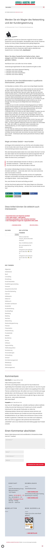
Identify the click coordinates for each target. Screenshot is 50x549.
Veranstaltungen (9, 353)
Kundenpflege (9, 311)
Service (7, 340)
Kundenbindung (9, 308)
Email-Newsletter (10, 281)
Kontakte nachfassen (11, 303)
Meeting (7, 316)
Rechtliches (8, 338)
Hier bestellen (32, 533)
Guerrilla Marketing (10, 291)
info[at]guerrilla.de (18, 499)
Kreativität (8, 306)
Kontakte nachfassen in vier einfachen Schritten (20, 219)
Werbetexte (8, 365)
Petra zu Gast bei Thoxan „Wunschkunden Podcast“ (26, 238)
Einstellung (8, 279)
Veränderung (8, 350)
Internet (7, 294)
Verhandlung (8, 355)
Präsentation (8, 328)
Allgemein (8, 269)
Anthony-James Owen (11, 27)
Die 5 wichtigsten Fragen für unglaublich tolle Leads (22, 220)
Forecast (7, 286)
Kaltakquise (8, 296)
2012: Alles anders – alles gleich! (15, 217)
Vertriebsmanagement (11, 360)
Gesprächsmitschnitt (11, 289)
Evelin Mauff (8, 380)
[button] (9, 193)
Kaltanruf (7, 299)
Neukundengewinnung (28, 27)
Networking (22, 27)
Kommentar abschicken (36, 464)
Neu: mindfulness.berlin (25, 243)
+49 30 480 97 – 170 (18, 495)
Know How (17, 12)
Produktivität (8, 333)
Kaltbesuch (8, 301)
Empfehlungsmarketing (11, 284)
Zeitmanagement (10, 367)
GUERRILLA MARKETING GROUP (12, 542)
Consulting (8, 276)
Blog (22, 12)
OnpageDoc (8, 402)
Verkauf (7, 357)
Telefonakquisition (10, 348)
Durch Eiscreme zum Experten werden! (18, 216)
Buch (6, 274)
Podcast (7, 326)
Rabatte (7, 335)
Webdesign (8, 362)
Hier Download (32, 492)
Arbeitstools (8, 272)
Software (7, 343)
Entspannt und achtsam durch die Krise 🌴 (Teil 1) (25, 257)
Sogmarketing (9, 345)
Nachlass (7, 318)
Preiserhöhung (9, 330)
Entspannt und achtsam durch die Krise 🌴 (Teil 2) (25, 251)
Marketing (8, 313)
